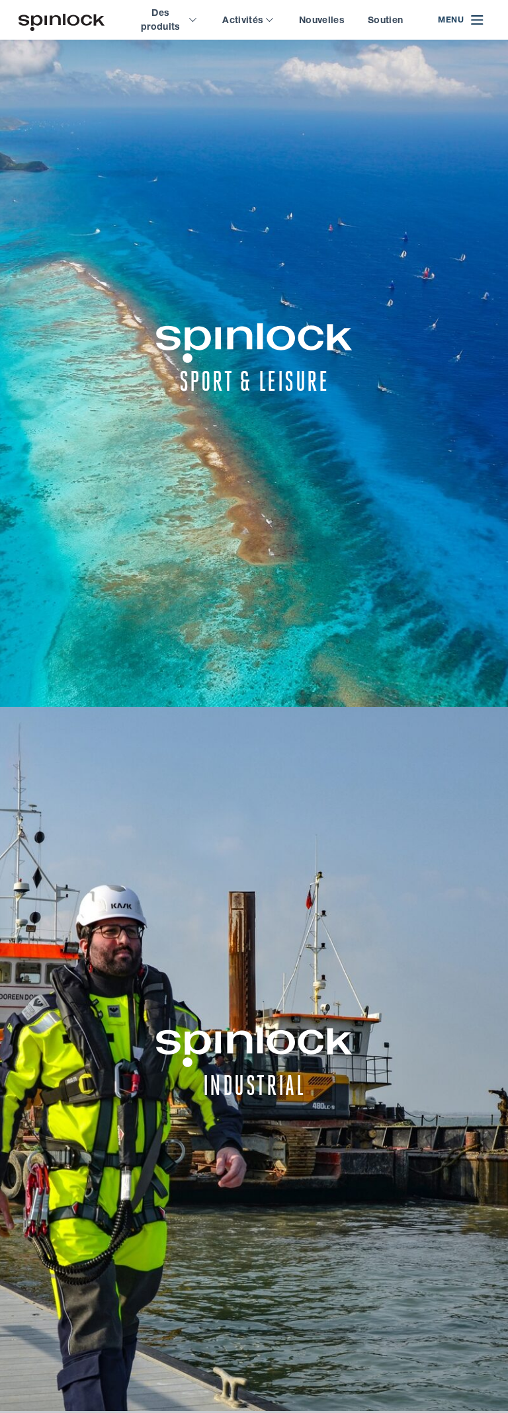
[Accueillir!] (62, 20)
